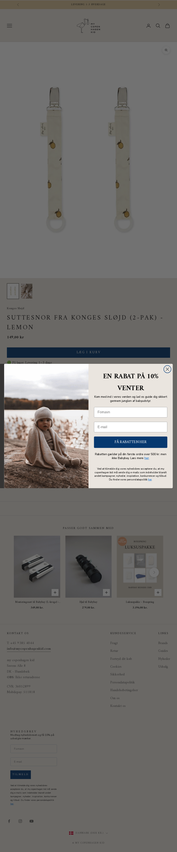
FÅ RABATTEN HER (131, 442)
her (146, 458)
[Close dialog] (167, 369)
